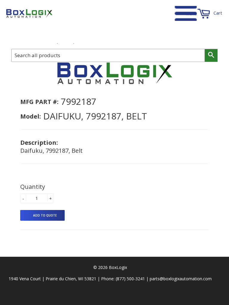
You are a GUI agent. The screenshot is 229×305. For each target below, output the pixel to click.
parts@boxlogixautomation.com (181, 278)
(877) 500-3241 (130, 278)
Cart (217, 13)
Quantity (32, 187)
